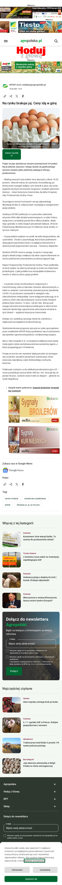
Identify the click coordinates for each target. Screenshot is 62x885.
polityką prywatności (34, 861)
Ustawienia (45, 870)
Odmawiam (17, 870)
